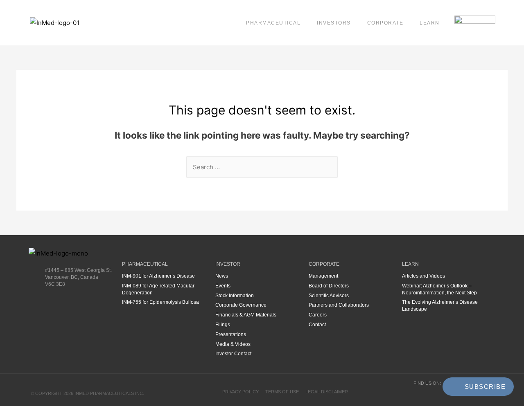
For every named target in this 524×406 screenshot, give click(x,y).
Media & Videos (233, 344)
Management (323, 276)
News (221, 276)
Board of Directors (329, 286)
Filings (222, 324)
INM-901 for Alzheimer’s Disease (158, 276)
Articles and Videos (423, 276)
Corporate (385, 23)
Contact (317, 324)
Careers (318, 315)
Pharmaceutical (273, 23)
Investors (334, 23)
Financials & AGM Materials (245, 315)
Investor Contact (233, 354)
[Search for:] (262, 167)
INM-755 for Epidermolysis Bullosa (160, 302)
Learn (430, 23)
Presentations (230, 334)
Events (222, 286)
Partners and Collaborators (339, 305)
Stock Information (234, 295)
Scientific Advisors (329, 295)
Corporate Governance (241, 305)
